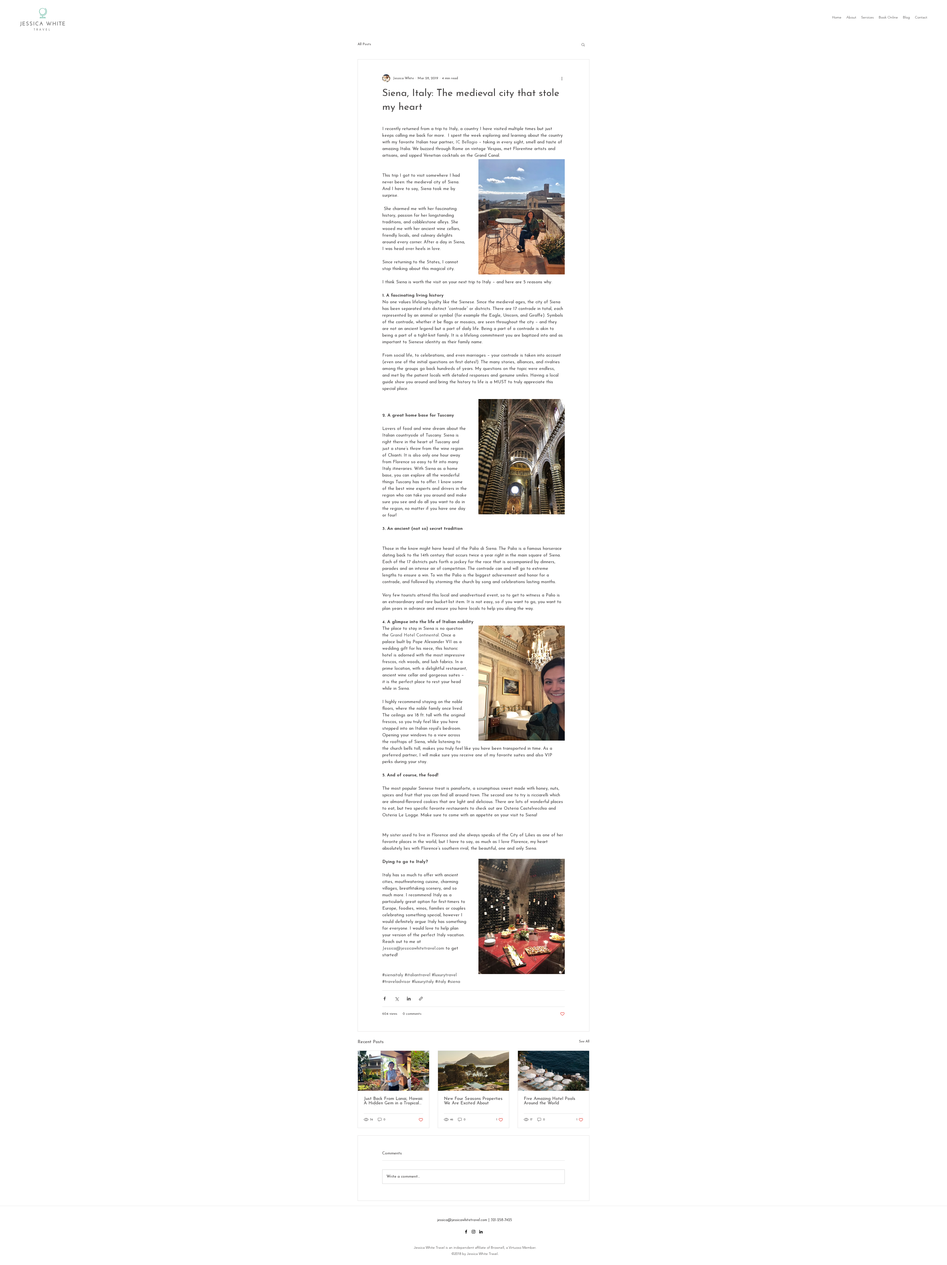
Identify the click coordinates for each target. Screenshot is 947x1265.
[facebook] (466, 1231)
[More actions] (562, 78)
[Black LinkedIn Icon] (480, 1231)
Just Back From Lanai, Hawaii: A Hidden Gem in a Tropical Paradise (393, 1101)
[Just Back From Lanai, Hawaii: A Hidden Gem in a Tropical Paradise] (393, 1071)
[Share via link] (421, 998)
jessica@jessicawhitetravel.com (462, 1220)
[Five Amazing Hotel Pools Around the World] (553, 1071)
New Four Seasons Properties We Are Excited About (473, 1101)
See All (584, 1041)
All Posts (364, 44)
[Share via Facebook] (384, 998)
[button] (583, 44)
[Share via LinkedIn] (408, 998)
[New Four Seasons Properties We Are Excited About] (473, 1071)
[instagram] (473, 1231)
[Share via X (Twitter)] (396, 998)
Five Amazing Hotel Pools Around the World (549, 1101)
